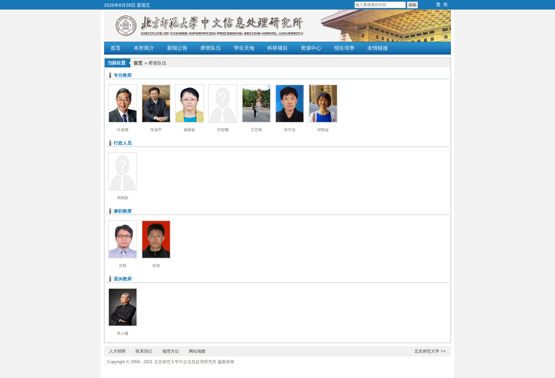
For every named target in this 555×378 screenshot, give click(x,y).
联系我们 (144, 351)
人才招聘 (117, 351)
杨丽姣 (189, 129)
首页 (115, 48)
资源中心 (311, 48)
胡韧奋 (323, 129)
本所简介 (144, 48)
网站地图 (197, 351)
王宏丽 (256, 129)
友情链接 (377, 48)
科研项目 (277, 48)
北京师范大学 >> (430, 351)
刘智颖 (223, 129)
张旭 (156, 265)
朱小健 (122, 333)
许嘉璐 (122, 129)
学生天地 (244, 48)
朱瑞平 (156, 129)
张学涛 (289, 129)
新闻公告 (177, 48)
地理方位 (170, 351)
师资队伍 (210, 48)
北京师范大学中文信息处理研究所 (185, 362)
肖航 (123, 265)
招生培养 (344, 48)
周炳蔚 (122, 198)
